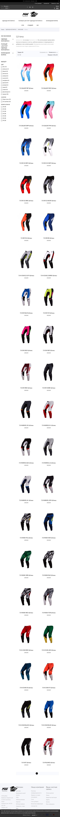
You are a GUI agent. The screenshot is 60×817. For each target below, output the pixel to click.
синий (5, 89)
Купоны (48, 801)
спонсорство (46, 3)
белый (5, 71)
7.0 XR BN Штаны (48, 238)
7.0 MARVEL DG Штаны (26, 425)
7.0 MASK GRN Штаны (26, 575)
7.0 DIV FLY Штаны (48, 313)
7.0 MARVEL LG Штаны (49, 463)
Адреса (48, 799)
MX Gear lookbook (20, 804)
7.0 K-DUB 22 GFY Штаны (26, 275)
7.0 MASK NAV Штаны (49, 538)
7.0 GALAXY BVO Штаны (48, 88)
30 (4, 109)
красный (5, 82)
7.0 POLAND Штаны (49, 762)
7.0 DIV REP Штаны (49, 350)
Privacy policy (26, 815)
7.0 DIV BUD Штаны (26, 350)
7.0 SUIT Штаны (26, 762)
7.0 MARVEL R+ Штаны (49, 425)
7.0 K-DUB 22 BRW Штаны (49, 275)
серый (5, 87)
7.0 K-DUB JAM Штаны (49, 650)
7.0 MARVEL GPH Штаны (48, 500)
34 (4, 113)
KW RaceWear (6, 36)
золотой (5, 78)
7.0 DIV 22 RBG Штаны (26, 200)
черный (5, 94)
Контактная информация (37, 803)
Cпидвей (30, 25)
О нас (32, 799)
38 (4, 118)
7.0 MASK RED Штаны (26, 612)
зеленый (5, 75)
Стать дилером (38, 3)
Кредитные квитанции (51, 797)
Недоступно (7, 99)
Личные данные (50, 793)
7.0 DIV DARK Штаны (48, 388)
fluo (5, 66)
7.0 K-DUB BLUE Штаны (48, 725)
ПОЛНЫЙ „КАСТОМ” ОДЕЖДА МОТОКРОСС (5, 47)
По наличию (7, 101)
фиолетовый (6, 91)
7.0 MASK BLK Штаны (48, 575)
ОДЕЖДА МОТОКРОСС (5, 40)
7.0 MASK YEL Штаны (26, 538)
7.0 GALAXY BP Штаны (26, 88)
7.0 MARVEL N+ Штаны (26, 500)
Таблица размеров (20, 799)
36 (4, 115)
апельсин (6, 69)
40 (4, 120)
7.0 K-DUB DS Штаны (26, 687)
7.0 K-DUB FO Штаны (48, 687)
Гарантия (18, 801)
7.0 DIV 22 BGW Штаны (48, 200)
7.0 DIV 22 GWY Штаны (49, 163)
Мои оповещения (50, 804)
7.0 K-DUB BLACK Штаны (26, 725)
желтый (5, 73)
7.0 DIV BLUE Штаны (26, 313)
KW (38, 25)
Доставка (18, 791)
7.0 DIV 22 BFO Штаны (26, 163)
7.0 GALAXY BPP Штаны (26, 125)
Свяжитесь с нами (55, 3)
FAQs (17, 797)
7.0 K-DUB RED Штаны (26, 650)
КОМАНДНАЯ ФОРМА (5, 54)
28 (4, 106)
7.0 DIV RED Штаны (26, 388)
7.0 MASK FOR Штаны (49, 612)
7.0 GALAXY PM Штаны (49, 125)
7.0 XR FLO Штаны (26, 238)
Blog (17, 808)
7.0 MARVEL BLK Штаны (26, 463)
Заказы (47, 795)
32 (4, 111)
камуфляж (6, 80)
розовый (5, 85)
